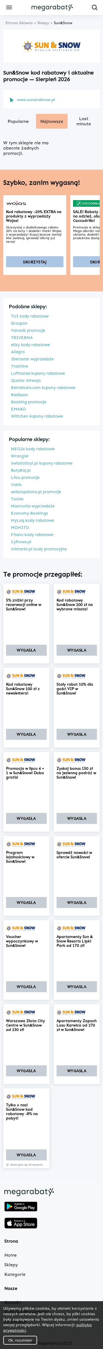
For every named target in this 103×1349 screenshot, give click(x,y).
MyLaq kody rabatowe (32, 520)
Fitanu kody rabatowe (32, 534)
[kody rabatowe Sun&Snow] (26, 591)
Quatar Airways (26, 380)
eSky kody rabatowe (30, 344)
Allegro (18, 351)
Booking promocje (28, 401)
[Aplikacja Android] (20, 1207)
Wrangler (20, 456)
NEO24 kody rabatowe (33, 448)
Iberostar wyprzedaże (32, 359)
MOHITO (20, 527)
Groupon (19, 323)
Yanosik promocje (28, 330)
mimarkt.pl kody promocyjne (39, 549)
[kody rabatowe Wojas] (34, 203)
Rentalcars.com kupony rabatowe (43, 387)
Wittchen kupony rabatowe (37, 416)
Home (10, 1255)
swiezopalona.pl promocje (36, 491)
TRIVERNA (22, 337)
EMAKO (18, 409)
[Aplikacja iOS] (20, 1223)
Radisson (19, 394)
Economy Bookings (29, 513)
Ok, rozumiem (20, 1340)
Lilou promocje (25, 477)
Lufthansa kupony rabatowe (38, 373)
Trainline (19, 366)
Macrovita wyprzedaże (33, 506)
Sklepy (11, 1264)
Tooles (17, 498)
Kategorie (15, 1274)
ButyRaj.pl (21, 470)
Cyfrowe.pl (21, 541)
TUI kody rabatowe (30, 316)
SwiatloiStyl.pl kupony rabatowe (42, 463)
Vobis (16, 484)
